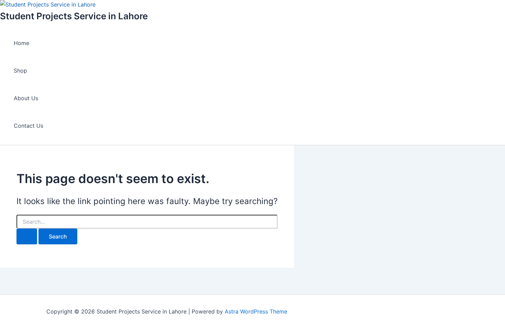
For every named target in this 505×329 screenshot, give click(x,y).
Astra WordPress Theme (256, 311)
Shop (20, 70)
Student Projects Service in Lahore (74, 16)
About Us (26, 98)
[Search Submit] (26, 236)
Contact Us (28, 125)
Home (21, 43)
